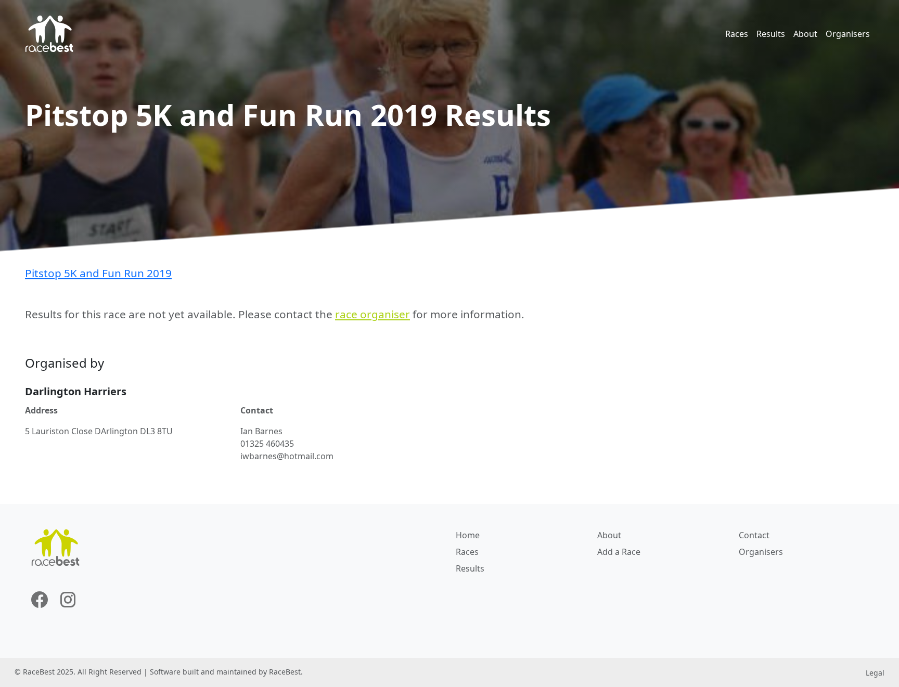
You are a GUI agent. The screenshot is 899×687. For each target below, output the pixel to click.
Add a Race (618, 552)
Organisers (848, 34)
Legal (875, 673)
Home (468, 535)
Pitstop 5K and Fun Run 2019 (98, 273)
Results (770, 34)
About (805, 34)
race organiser (372, 314)
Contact (754, 535)
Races (736, 34)
